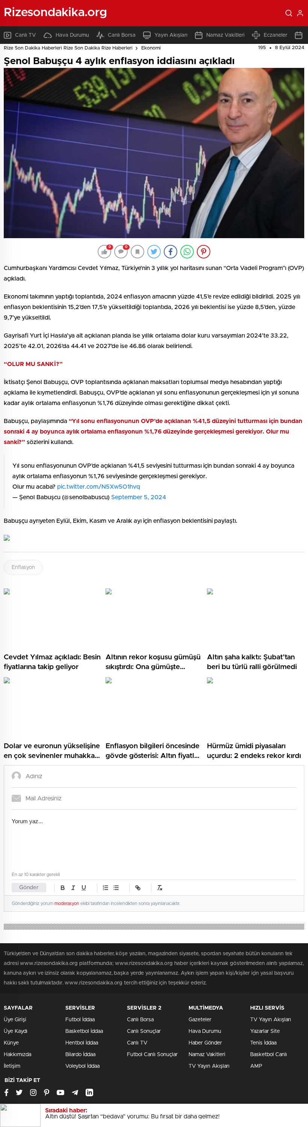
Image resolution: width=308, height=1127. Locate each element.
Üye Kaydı (15, 1031)
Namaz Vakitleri (225, 35)
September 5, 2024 (138, 497)
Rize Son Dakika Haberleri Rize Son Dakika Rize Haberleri (68, 48)
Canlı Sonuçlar (144, 1031)
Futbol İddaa (80, 1019)
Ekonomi (151, 48)
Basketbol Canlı (268, 1054)
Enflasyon (23, 567)
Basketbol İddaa (84, 1031)
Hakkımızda (17, 1054)
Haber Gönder (205, 1043)
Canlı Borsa (122, 35)
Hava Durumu (72, 35)
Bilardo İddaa (80, 1054)
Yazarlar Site (265, 1031)
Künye (11, 1043)
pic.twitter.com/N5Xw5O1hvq (98, 487)
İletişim (12, 1066)
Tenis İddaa (263, 1043)
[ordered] (105, 887)
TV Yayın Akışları (209, 1066)
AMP (256, 1066)
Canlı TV (25, 35)
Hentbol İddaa (81, 1043)
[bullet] (116, 887)
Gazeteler (200, 1019)
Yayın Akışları (170, 35)
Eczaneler (275, 35)
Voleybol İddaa (82, 1066)
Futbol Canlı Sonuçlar (152, 1054)
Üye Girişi (15, 1019)
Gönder (29, 887)
